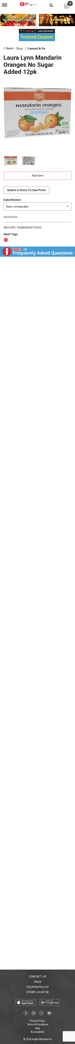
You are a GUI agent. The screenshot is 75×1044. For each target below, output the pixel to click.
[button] (10, 161)
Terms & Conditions (37, 1024)
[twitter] (41, 1013)
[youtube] (49, 1013)
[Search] (48, 5)
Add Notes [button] (10, 217)
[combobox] (37, 206)
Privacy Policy (37, 1020)
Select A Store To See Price (26, 190)
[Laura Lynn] (5, 239)
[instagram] (33, 1013)
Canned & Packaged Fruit (44, 48)
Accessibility (37, 1031)
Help (37, 1028)
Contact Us (37, 976)
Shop (19, 48)
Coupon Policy (37, 987)
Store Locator (37, 992)
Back (9, 48)
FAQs (37, 981)
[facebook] (26, 1013)
